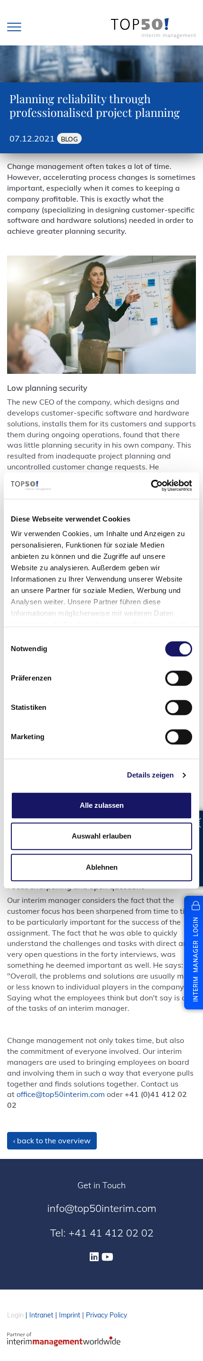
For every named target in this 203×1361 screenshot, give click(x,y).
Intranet (41, 1315)
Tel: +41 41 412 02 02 (101, 1232)
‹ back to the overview (52, 1140)
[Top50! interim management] (153, 28)
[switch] (178, 678)
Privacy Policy (106, 1315)
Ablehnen (102, 867)
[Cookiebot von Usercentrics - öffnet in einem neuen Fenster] (151, 485)
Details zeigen (150, 775)
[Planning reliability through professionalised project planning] (101, 315)
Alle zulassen (102, 805)
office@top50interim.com (61, 1094)
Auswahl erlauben (101, 836)
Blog (69, 139)
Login (15, 1315)
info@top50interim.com (101, 1208)
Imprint (69, 1315)
